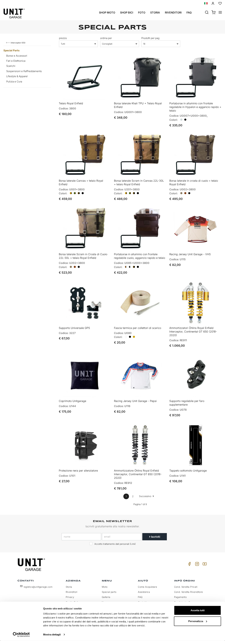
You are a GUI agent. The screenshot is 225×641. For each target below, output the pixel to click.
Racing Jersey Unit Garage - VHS (190, 254)
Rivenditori (173, 12)
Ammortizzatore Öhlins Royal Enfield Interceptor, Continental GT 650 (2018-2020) (138, 474)
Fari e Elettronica (15, 60)
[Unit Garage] (31, 564)
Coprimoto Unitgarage (72, 401)
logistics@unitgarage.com (38, 586)
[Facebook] (189, 564)
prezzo (63, 38)
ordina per (106, 38)
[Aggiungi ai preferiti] (99, 61)
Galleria (106, 597)
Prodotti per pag (150, 38)
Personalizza (195, 621)
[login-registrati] (213, 3)
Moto (105, 586)
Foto (141, 12)
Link (133, 544)
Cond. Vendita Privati (185, 586)
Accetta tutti (198, 610)
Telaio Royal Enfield (71, 103)
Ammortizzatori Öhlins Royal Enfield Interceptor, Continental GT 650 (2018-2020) (193, 331)
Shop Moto (107, 12)
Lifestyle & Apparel (17, 76)
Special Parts (11, 50)
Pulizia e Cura (14, 81)
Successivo (145, 496)
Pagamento (180, 597)
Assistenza (144, 591)
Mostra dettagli (52, 634)
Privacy (70, 597)
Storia (155, 12)
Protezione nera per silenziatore (78, 470)
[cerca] (207, 12)
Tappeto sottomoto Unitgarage (188, 470)
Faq (189, 12)
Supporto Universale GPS (74, 328)
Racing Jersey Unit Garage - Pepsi (135, 401)
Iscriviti (155, 536)
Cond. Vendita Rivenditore (188, 591)
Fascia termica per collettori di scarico (137, 328)
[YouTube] (204, 564)
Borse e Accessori (16, 55)
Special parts (109, 591)
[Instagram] (196, 564)
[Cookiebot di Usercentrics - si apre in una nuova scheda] (21, 634)
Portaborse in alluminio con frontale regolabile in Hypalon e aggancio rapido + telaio (195, 107)
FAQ (140, 597)
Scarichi (10, 65)
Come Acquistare (147, 586)
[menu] (220, 12)
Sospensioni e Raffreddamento (24, 71)
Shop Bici (126, 12)
